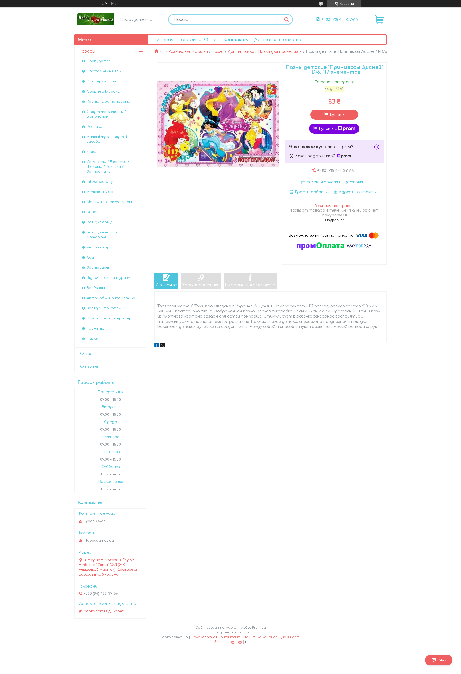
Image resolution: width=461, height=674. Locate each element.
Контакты (235, 39)
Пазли (218, 52)
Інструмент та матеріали (102, 235)
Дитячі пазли (241, 52)
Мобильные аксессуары (109, 202)
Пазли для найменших (280, 52)
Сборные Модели (103, 91)
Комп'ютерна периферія (110, 318)
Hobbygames (99, 61)
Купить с (328, 129)
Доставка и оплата (277, 39)
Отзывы (89, 366)
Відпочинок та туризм (108, 278)
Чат (442, 660)
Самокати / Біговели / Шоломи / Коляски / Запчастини (108, 166)
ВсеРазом (96, 288)
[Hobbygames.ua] (95, 19)
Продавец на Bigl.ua (230, 632)
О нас (211, 39)
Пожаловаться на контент (215, 637)
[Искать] (286, 19)
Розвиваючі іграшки (188, 52)
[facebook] (156, 346)
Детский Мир (100, 192)
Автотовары (99, 247)
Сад (90, 257)
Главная (163, 39)
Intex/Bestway (100, 182)
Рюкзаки (94, 127)
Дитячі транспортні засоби (107, 139)
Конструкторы (101, 81)
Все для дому (99, 222)
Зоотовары (98, 267)
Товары (187, 39)
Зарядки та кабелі (104, 308)
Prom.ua (259, 627)
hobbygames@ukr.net (104, 611)
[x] (162, 346)
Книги (92, 212)
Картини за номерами (108, 102)
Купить (337, 115)
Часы (92, 152)
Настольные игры (104, 71)
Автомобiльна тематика (111, 298)
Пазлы (92, 338)
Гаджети (95, 328)
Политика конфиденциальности (272, 637)
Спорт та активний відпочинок (107, 114)
